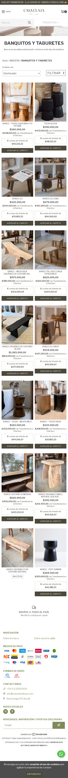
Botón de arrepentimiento (34, 745)
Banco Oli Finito (50, 346)
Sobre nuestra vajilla (44, 638)
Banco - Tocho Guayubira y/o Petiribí (17, 124)
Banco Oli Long (51, 198)
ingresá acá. (57, 742)
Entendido (34, 774)
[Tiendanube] (34, 735)
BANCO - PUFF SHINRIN (50, 569)
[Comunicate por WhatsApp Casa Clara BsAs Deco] (61, 753)
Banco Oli (17, 198)
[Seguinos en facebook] (12, 711)
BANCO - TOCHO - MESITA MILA (17, 421)
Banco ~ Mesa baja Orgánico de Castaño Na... (17, 272)
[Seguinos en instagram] (5, 711)
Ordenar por (7, 67)
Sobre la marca (11, 638)
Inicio (5, 60)
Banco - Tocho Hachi (50, 421)
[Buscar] (29, 22)
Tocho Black (50, 123)
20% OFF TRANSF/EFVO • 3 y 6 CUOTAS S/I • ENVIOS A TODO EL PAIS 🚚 (34, 2)
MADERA (15, 60)
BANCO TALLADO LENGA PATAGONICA (50, 272)
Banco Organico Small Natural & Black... (50, 495)
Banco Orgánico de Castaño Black (17, 347)
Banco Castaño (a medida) (17, 494)
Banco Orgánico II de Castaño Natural (17, 570)
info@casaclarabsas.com (20, 693)
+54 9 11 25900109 (17, 688)
